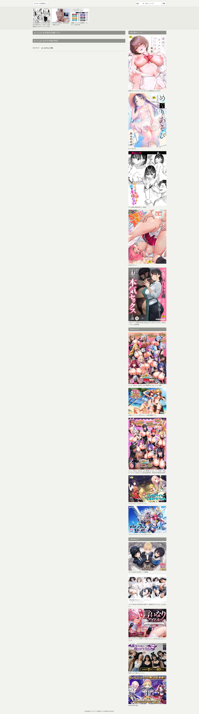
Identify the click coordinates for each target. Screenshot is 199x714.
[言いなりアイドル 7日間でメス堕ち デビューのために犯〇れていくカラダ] (147, 623)
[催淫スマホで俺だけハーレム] (147, 657)
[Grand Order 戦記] (147, 690)
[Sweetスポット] (147, 237)
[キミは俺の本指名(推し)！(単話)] (147, 178)
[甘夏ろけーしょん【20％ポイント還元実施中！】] (147, 401)
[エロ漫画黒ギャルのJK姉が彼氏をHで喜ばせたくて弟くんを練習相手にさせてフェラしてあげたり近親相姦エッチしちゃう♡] (41, 15)
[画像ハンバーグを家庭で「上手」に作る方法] (80, 15)
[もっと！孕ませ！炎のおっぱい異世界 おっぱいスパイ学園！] (147, 358)
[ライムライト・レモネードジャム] (147, 488)
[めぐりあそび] (147, 120)
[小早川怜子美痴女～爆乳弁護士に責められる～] (61, 15)
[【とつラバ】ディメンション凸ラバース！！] (147, 519)
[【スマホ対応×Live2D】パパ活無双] (147, 556)
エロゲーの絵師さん (40, 3)
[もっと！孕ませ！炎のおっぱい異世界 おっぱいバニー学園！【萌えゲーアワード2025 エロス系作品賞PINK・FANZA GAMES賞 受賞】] (147, 443)
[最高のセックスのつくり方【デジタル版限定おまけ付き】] (147, 62)
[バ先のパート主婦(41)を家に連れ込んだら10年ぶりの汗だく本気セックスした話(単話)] (147, 294)
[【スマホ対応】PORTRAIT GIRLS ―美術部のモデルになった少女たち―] (147, 589)
